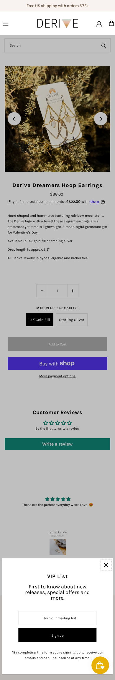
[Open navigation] (12, 23)
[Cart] (111, 23)
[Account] (99, 24)
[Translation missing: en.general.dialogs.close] (106, 565)
